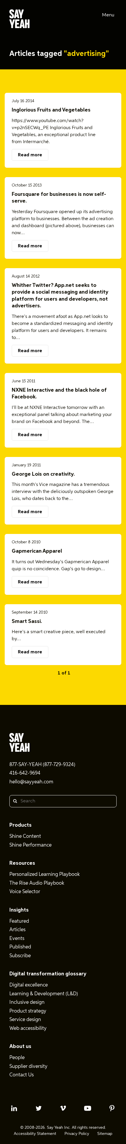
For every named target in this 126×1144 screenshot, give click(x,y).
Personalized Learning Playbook (44, 874)
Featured (19, 921)
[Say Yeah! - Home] (19, 19)
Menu (108, 15)
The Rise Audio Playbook (36, 883)
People (17, 1057)
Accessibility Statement (35, 1134)
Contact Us (21, 1075)
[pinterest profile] (112, 1108)
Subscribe (20, 955)
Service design (25, 1019)
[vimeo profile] (63, 1108)
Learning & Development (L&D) (43, 993)
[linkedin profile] (14, 1108)
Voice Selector (24, 891)
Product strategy (27, 1011)
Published (20, 947)
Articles (17, 929)
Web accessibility (28, 1028)
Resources (22, 863)
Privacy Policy (76, 1134)
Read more (30, 155)
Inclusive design (27, 1002)
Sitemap (104, 1134)
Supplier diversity (28, 1066)
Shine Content (25, 836)
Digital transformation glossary (47, 974)
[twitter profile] (38, 1108)
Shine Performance (30, 845)
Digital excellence (28, 985)
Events (16, 938)
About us (20, 1046)
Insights (19, 910)
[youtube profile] (87, 1108)
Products (20, 825)
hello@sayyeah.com (31, 782)
